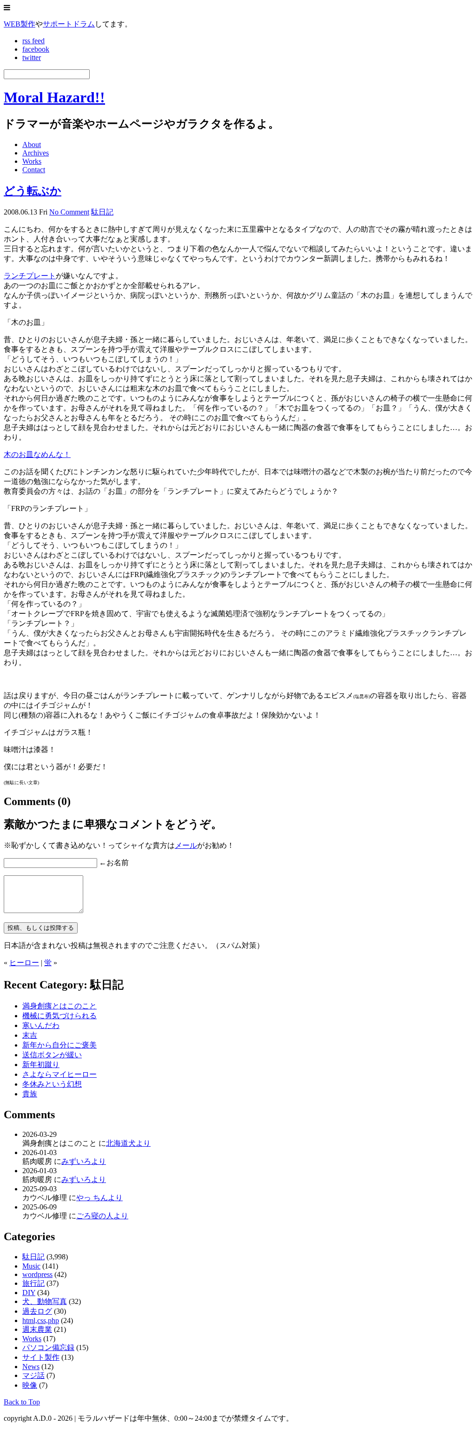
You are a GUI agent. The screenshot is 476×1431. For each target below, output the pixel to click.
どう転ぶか (32, 191)
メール (186, 845)
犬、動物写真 (44, 1301)
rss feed (33, 41)
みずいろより (83, 1161)
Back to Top (22, 1402)
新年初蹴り (41, 1064)
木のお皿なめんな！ (37, 454)
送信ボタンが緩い (52, 1055)
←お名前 (114, 863)
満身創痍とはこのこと (59, 1006)
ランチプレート (30, 276)
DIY (28, 1293)
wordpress (37, 1274)
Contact (33, 170)
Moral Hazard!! (54, 97)
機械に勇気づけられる (59, 1016)
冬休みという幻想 (52, 1084)
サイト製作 (41, 1357)
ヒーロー (24, 963)
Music (31, 1266)
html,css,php (40, 1320)
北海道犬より (128, 1143)
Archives (35, 153)
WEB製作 (19, 24)
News (31, 1367)
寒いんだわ (41, 1025)
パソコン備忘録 (48, 1347)
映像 (29, 1385)
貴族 (29, 1094)
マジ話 (33, 1375)
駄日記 (102, 212)
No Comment (69, 212)
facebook (35, 49)
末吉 (29, 1035)
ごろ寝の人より (102, 1216)
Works (31, 161)
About (31, 144)
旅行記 (33, 1283)
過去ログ (37, 1311)
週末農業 (37, 1329)
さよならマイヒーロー (59, 1074)
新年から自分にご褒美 (59, 1045)
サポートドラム (69, 24)
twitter (31, 57)
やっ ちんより (99, 1198)
